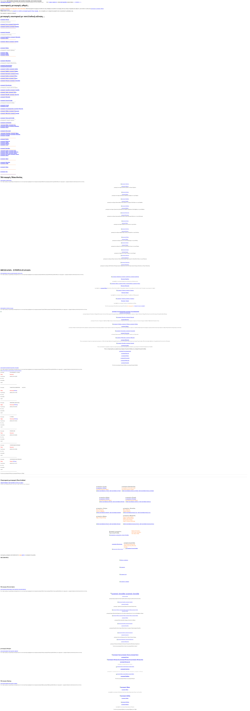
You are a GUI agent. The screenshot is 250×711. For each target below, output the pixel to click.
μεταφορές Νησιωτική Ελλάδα (7, 118)
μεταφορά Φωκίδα (125, 362)
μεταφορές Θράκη (5, 48)
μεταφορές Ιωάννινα (5, 26)
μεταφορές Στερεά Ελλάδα (6, 100)
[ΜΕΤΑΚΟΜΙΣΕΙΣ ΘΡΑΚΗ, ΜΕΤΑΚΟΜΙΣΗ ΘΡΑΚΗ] (108, 524)
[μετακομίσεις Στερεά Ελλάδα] (130, 548)
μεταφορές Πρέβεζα (14, 26)
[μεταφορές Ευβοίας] (125, 324)
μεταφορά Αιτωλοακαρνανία (125, 351)
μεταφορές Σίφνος (15, 154)
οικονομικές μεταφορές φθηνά (97, 8)
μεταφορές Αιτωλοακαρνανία (7, 108)
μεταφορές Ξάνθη (4, 53)
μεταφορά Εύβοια (125, 355)
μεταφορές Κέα (12, 150)
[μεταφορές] (125, 569)
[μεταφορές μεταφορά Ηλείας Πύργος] (125, 615)
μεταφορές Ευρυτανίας (125, 333)
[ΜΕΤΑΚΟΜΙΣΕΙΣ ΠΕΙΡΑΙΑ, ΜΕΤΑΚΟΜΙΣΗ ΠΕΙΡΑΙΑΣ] (138, 501)
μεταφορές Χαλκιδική (15, 80)
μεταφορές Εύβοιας (125, 326)
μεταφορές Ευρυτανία (14, 111)
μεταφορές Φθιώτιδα (5, 113)
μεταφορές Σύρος (4, 155)
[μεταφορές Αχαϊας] (125, 609)
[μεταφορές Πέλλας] (125, 237)
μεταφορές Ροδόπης (125, 704)
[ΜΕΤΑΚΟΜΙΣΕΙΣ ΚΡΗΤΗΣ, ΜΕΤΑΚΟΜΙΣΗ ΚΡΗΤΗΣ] (111, 501)
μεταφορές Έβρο (4, 52)
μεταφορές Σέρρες (13, 78)
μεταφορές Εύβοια (5, 111)
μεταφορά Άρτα (125, 657)
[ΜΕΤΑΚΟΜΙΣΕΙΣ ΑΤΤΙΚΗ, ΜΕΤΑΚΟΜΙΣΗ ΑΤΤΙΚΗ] (108, 490)
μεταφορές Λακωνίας (125, 634)
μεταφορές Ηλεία (12, 92)
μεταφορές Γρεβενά (5, 69)
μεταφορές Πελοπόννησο (6, 85)
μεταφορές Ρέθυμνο (5, 143)
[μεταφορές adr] (125, 576)
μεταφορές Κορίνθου (125, 625)
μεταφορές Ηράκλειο (5, 141)
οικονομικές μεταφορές (6, 2)
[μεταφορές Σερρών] (125, 249)
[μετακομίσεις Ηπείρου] (108, 514)
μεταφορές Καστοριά (5, 73)
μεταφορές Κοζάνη (5, 76)
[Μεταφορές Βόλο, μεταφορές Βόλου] (125, 283)
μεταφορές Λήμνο (4, 158)
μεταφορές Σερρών (125, 251)
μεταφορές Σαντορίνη (5, 154)
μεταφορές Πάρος (13, 153)
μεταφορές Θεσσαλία (5, 32)
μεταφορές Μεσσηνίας (125, 641)
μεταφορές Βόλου (4, 38)
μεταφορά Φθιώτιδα (125, 360)
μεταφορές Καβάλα (13, 71)
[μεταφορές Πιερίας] (124, 242)
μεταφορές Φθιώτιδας (125, 339)
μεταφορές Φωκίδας (125, 345)
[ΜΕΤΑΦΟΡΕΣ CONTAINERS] (125, 583)
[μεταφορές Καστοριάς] (125, 212)
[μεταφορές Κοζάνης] (125, 228)
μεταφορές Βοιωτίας (125, 319)
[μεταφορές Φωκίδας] (125, 343)
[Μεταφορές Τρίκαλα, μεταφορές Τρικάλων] (125, 298)
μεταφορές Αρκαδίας (125, 604)
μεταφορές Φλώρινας (125, 257)
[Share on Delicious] (241, 475)
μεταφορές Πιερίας (125, 245)
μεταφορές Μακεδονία (6, 60)
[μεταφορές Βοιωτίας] (125, 317)
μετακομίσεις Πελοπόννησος (117, 544)
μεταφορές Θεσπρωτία (13, 24)
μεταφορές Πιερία (5, 78)
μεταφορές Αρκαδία (14, 90)
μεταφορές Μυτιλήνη (5, 162)
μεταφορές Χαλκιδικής (125, 264)
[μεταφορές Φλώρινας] (125, 255)
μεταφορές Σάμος (4, 167)
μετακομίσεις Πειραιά (131, 498)
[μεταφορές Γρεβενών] (125, 183)
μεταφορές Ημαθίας (125, 201)
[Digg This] (243, 475)
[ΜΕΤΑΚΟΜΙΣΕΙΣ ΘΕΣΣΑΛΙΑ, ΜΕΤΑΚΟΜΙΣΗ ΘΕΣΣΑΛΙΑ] (137, 512)
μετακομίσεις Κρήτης (104, 498)
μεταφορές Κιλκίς (14, 73)
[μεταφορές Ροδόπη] (11, 370)
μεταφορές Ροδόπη (5, 55)
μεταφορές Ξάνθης (125, 698)
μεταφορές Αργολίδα (5, 90)
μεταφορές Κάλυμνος (14, 126)
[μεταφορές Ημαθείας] (125, 198)
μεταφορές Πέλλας (125, 239)
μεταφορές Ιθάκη (14, 133)
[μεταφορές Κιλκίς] (125, 220)
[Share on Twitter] (239, 475)
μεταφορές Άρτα (4, 24)
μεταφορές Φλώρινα (5, 80)
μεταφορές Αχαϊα (4, 92)
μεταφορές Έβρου (125, 689)
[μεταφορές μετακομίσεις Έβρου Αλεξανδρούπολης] (125, 687)
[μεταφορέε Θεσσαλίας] (138, 525)
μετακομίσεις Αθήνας (101, 488)
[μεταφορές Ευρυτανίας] (125, 330)
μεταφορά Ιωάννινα (125, 669)
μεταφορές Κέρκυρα (15, 134)
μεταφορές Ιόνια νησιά (6, 130)
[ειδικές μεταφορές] (125, 561)
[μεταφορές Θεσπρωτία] (125, 659)
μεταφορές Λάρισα (5, 41)
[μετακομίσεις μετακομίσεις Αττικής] (108, 492)
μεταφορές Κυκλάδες (5, 148)
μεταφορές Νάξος (4, 153)
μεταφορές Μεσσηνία (5, 97)
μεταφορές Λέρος (4, 127)
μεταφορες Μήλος (5, 151)
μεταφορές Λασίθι (5, 142)
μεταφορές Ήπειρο (5, 19)
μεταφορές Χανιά (4, 144)
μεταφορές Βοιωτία (18, 108)
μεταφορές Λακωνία (14, 94)
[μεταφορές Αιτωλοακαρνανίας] (125, 311)
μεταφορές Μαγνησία (15, 37)
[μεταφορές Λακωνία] (125, 632)
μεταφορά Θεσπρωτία (125, 661)
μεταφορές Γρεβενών (125, 186)
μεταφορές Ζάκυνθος (5, 133)
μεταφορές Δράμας (125, 194)
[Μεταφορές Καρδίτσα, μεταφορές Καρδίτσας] (125, 276)
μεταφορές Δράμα (14, 69)
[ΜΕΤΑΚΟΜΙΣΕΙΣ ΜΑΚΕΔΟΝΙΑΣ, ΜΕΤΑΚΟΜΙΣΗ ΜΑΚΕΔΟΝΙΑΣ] (138, 524)
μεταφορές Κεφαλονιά (5, 134)
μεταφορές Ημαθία (5, 71)
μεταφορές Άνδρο (5, 150)
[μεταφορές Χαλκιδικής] (125, 262)
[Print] (246, 475)
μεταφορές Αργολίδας (125, 596)
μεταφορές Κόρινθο (5, 94)
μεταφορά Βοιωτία (125, 353)
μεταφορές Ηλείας (125, 617)
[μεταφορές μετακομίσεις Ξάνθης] (125, 695)
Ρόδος (7, 125)
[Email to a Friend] (245, 475)
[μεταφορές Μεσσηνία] (125, 639)
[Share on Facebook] (242, 475)
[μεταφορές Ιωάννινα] (125, 666)
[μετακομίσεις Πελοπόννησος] (117, 549)
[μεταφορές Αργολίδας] (125, 593)
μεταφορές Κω (12, 125)
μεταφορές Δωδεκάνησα (6, 122)
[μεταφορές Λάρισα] (125, 290)
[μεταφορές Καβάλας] (125, 205)
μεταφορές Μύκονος (13, 151)
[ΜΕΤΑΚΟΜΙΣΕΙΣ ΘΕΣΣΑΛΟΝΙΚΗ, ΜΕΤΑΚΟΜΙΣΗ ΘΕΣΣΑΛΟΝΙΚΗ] (138, 490)
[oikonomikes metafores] (5, 9)
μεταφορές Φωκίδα (14, 113)
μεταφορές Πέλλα (13, 76)
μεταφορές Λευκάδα (5, 135)
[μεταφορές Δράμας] (125, 192)
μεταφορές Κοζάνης (125, 231)
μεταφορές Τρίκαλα (13, 41)
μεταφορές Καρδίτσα (5, 37)
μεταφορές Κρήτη (5, 139)
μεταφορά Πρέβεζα (125, 676)
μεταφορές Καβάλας (125, 208)
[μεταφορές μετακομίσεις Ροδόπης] (125, 702)
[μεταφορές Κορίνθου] (124, 623)
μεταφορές (3, 125)
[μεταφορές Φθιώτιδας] (125, 337)
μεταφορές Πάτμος (5, 126)
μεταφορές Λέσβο (4, 163)
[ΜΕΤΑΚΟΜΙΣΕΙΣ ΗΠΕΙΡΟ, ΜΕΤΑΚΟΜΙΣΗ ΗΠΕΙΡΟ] (108, 512)
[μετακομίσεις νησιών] (119, 535)
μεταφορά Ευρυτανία (125, 358)
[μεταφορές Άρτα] (125, 654)
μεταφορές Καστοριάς (125, 215)
